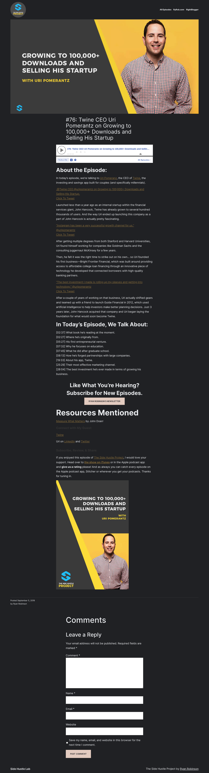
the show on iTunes (97, 462)
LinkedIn (69, 441)
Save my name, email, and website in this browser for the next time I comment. (104, 742)
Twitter (85, 441)
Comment (73, 655)
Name (70, 693)
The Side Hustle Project (108, 457)
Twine (136, 178)
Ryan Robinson (189, 768)
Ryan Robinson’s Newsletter (104, 401)
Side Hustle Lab (20, 768)
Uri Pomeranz (108, 178)
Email (70, 708)
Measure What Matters (70, 421)
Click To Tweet (65, 198)
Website (71, 724)
